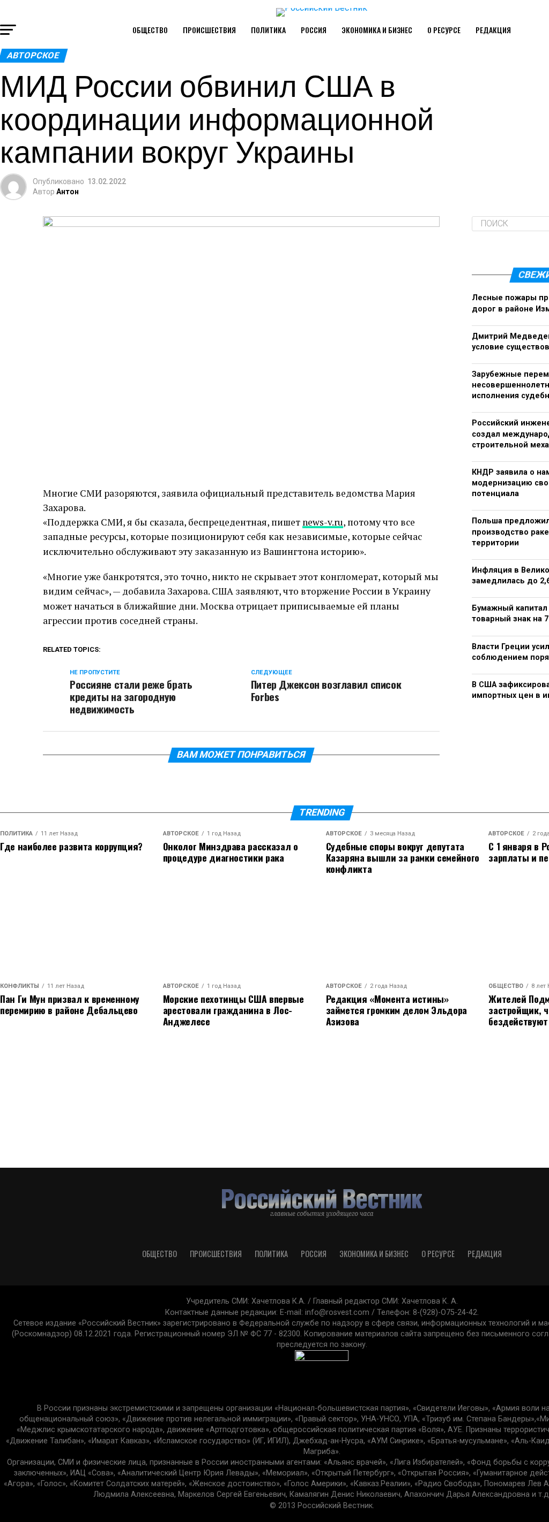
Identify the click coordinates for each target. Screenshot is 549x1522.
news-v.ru (322, 522)
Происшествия (209, 29)
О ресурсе (444, 29)
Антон (67, 191)
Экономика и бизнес (377, 29)
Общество (150, 29)
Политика (268, 29)
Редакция (493, 29)
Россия (314, 29)
